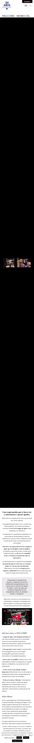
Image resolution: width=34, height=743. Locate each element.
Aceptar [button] (19, 737)
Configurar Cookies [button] (17, 740)
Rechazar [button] (26, 737)
